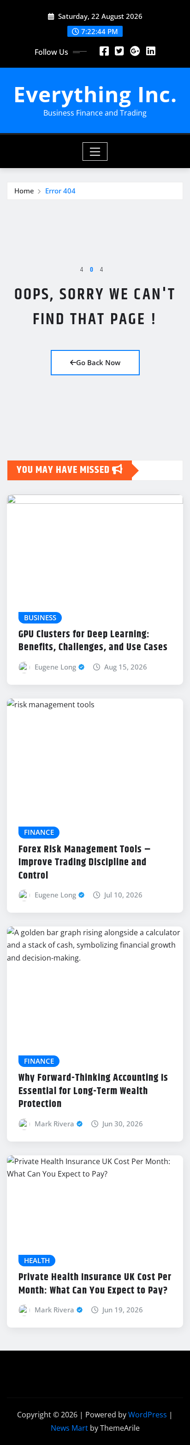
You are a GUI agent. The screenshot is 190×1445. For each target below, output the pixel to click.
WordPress (147, 1415)
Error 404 (60, 190)
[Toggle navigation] (95, 151)
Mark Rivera (54, 1123)
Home (24, 190)
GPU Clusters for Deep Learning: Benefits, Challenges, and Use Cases (93, 641)
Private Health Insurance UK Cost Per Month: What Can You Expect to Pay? (95, 1284)
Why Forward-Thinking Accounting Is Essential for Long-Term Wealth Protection (93, 1091)
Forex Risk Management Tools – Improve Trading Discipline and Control (84, 863)
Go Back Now (98, 362)
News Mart (69, 1428)
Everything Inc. (95, 94)
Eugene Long (55, 666)
